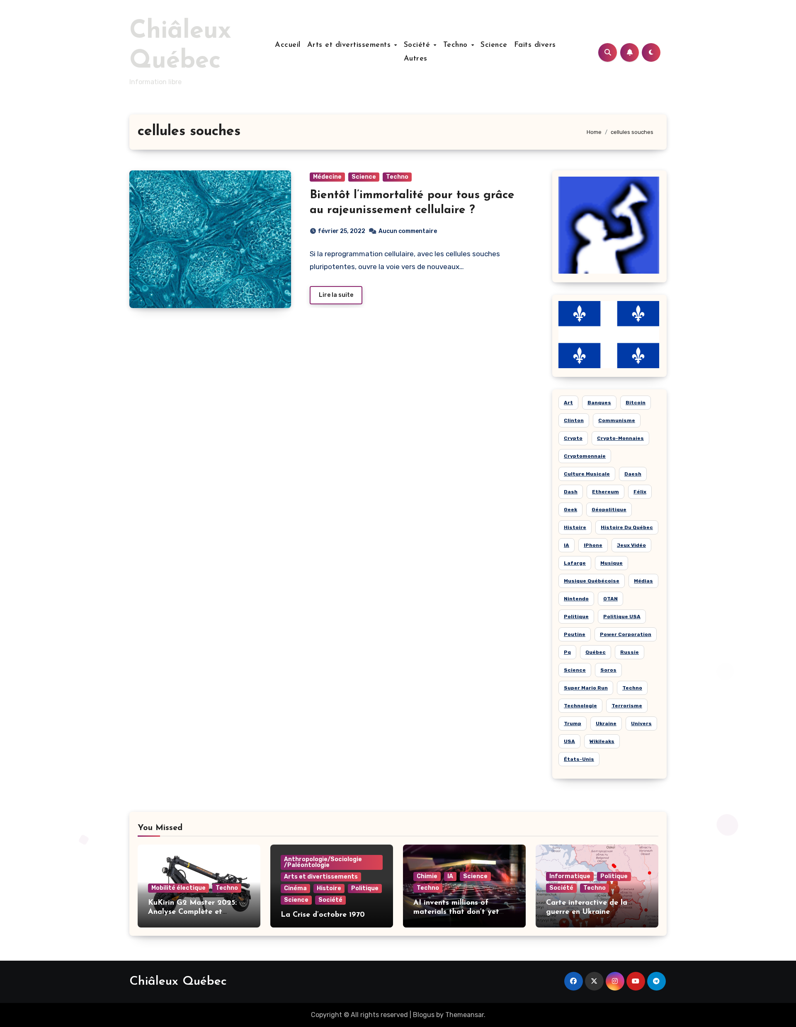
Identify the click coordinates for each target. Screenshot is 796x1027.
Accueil (288, 45)
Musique (611, 563)
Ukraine (606, 723)
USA (569, 741)
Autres (415, 59)
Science (494, 45)
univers (641, 723)
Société (418, 45)
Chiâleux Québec (178, 981)
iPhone (593, 545)
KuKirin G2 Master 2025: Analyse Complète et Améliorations (192, 912)
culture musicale (587, 474)
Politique (576, 616)
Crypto (573, 438)
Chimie (427, 876)
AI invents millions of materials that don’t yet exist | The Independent (456, 912)
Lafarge (575, 563)
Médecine (327, 176)
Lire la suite (336, 295)
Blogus (423, 1015)
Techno (457, 45)
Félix (639, 492)
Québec (595, 652)
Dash (571, 492)
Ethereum (605, 492)
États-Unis (579, 759)
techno (632, 688)
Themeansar (464, 1015)
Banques (599, 402)
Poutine (574, 634)
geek (570, 509)
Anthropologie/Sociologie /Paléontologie (323, 862)
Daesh (632, 474)
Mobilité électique (178, 887)
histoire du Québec (627, 527)
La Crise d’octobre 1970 (323, 915)
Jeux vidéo (631, 545)
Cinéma (295, 888)
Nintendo (576, 599)
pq (567, 652)
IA (566, 545)
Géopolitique (609, 509)
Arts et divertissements (350, 45)
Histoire (329, 888)
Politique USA (622, 616)
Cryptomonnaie (585, 456)
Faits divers (535, 45)
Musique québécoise (591, 581)
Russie (629, 652)
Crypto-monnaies (620, 438)
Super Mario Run (586, 688)
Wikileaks (602, 741)
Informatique (569, 876)
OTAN (610, 599)
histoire (575, 527)
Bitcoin (636, 402)
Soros (608, 670)
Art (568, 402)
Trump (572, 723)
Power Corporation (625, 634)
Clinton (574, 420)
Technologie (580, 706)
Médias (643, 581)
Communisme (616, 420)
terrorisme (627, 706)
